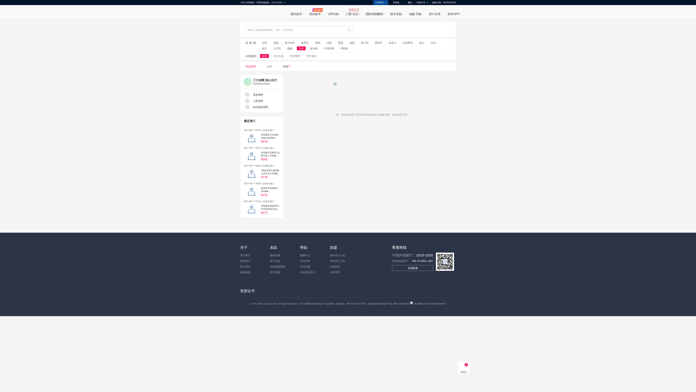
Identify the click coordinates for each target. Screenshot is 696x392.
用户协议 (275, 261)
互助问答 (305, 261)
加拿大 (392, 42)
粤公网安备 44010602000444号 (430, 303)
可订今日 (278, 56)
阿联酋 (344, 48)
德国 (352, 42)
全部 (264, 42)
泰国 (317, 42)
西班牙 (378, 42)
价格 (286, 66)
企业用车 (335, 272)
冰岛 (433, 42)
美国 (275, 42)
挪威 (289, 48)
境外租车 (296, 14)
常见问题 (305, 266)
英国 (340, 42)
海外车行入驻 (337, 255)
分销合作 (335, 266)
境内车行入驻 (337, 261)
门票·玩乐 (352, 14)
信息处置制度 (277, 266)
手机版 (396, 2)
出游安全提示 (307, 272)
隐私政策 (275, 255)
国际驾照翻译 (374, 14)
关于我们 (245, 255)
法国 (329, 42)
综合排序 (251, 66)
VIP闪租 (333, 14)
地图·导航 (415, 14)
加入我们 (245, 266)
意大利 (364, 42)
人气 (269, 66)
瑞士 (421, 42)
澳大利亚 (290, 42)
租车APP (453, 14)
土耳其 (277, 48)
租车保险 (396, 14)
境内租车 (315, 14)
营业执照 (340, 303)
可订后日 (311, 56)
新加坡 (314, 48)
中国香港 (329, 48)
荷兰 (264, 48)
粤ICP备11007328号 (356, 303)
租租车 (245, 12)
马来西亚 (408, 42)
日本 (301, 48)
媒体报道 (245, 272)
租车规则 (275, 272)
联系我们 (245, 261)
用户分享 (434, 14)
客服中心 (305, 255)
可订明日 (295, 56)
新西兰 (305, 42)
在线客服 (413, 268)
